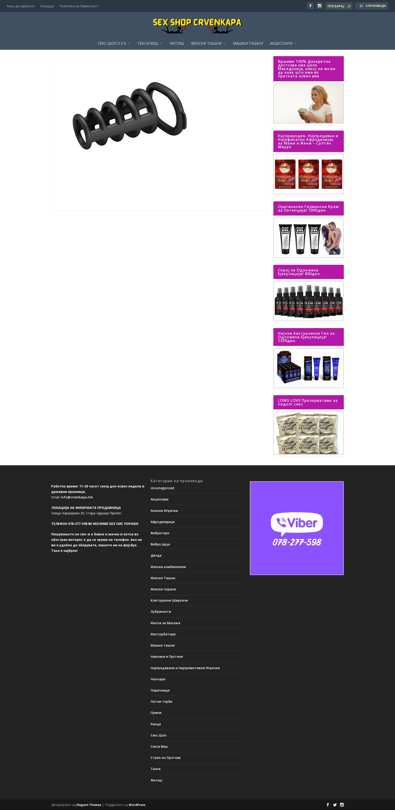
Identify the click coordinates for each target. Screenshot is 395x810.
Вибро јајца (160, 544)
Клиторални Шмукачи (169, 600)
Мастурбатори (163, 634)
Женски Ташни (206, 44)
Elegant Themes (89, 805)
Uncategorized (162, 488)
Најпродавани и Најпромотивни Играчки (185, 668)
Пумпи (156, 712)
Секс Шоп (158, 735)
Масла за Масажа (165, 623)
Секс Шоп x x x (112, 44)
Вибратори (160, 533)
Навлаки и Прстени (167, 656)
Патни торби (161, 701)
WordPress (137, 805)
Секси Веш (148, 44)
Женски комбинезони (168, 567)
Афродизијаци (163, 522)
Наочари (158, 679)
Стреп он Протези (166, 757)
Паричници (160, 690)
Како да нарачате (21, 6)
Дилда (156, 555)
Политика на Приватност (79, 6)
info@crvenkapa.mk (77, 497)
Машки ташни (248, 44)
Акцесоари (281, 44)
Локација (47, 6)
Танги (155, 769)
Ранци (156, 724)
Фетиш (177, 44)
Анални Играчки (164, 510)
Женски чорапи (163, 589)
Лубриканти (161, 611)
